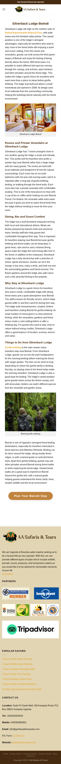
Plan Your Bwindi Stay (30, 496)
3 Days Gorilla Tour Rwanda (16, 674)
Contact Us (19, 736)
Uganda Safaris (45, 754)
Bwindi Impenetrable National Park (23, 32)
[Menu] (4, 9)
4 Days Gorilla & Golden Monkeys (19, 684)
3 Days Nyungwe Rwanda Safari (18, 669)
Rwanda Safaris (30, 754)
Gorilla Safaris (16, 754)
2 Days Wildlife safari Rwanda (17, 664)
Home (5, 754)
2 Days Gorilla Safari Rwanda (17, 659)
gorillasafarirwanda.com (24, 742)
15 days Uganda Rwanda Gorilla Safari (22, 689)
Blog (55, 754)
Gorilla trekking (13, 347)
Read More (7, 574)
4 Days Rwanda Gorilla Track (17, 679)
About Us (31, 756)
